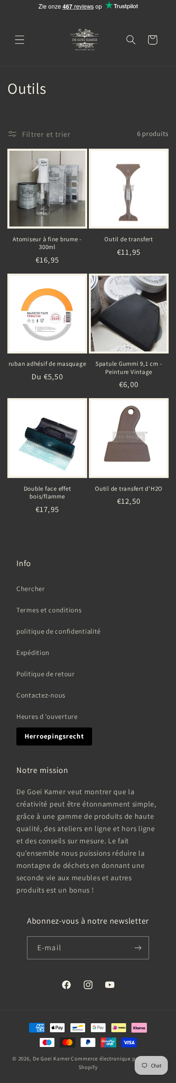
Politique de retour (45, 673)
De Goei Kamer (51, 1058)
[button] (20, 40)
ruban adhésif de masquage (47, 363)
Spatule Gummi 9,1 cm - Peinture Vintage (128, 367)
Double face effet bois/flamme (47, 492)
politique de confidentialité (58, 631)
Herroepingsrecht (54, 736)
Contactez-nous (40, 695)
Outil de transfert (128, 239)
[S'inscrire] (138, 947)
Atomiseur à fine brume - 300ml (47, 243)
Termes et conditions (48, 609)
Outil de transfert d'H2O (128, 488)
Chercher (30, 588)
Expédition (33, 652)
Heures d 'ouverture (47, 716)
